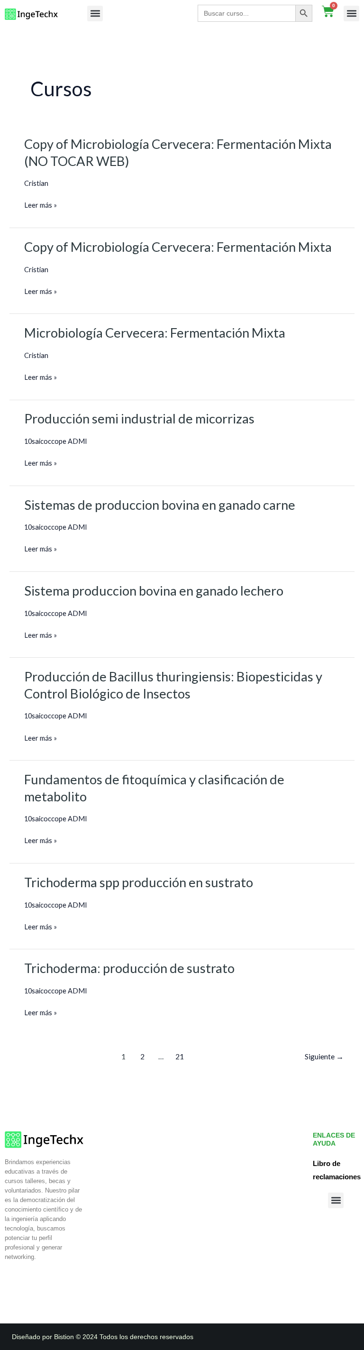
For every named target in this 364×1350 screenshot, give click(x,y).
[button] (95, 13)
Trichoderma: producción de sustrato (129, 968)
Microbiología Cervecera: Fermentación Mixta (154, 332)
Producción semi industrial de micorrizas (139, 418)
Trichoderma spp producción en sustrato (138, 882)
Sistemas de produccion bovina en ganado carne (159, 505)
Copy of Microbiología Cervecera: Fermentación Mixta (178, 247)
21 (179, 1056)
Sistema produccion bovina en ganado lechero (153, 590)
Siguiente (324, 1056)
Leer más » (40, 205)
